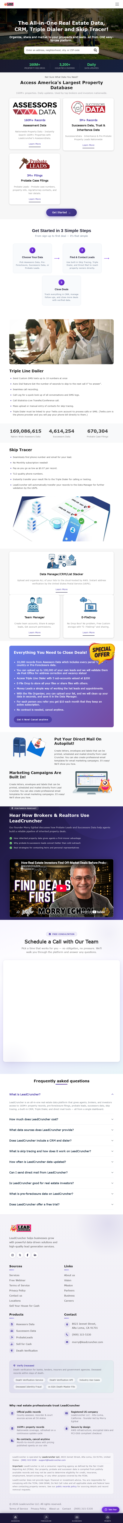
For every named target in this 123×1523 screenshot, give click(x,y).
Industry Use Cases (90, 1380)
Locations (15, 1300)
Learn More (35, 144)
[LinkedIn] (35, 1255)
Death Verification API (61, 1380)
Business (69, 1295)
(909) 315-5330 (81, 1334)
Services (14, 1275)
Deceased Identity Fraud (29, 1386)
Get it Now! (32, 719)
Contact (66, 1508)
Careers (69, 1300)
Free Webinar (17, 1280)
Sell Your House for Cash (24, 1305)
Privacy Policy (17, 1290)
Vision (67, 1280)
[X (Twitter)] (20, 1255)
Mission (68, 1285)
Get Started (59, 212)
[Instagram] (12, 1255)
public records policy (66, 1486)
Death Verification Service (29, 1380)
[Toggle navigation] (117, 4)
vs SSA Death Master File (61, 1386)
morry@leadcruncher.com (87, 1342)
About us (69, 1275)
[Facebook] (27, 1255)
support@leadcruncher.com (52, 1460)
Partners (69, 1290)
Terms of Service (19, 1285)
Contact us (15, 1295)
